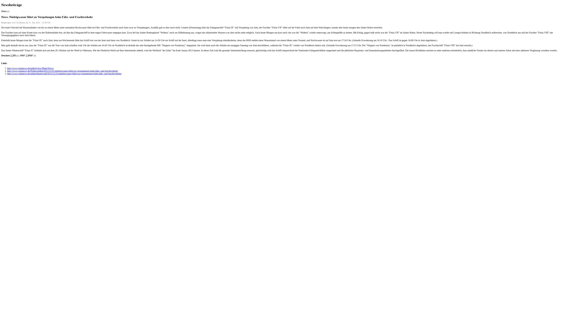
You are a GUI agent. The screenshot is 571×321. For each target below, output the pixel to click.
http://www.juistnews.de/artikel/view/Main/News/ (30, 68)
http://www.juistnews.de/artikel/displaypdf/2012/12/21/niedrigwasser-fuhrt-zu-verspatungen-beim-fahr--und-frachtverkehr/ (64, 73)
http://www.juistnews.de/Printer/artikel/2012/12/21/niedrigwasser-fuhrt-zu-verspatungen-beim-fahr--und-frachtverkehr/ (62, 71)
